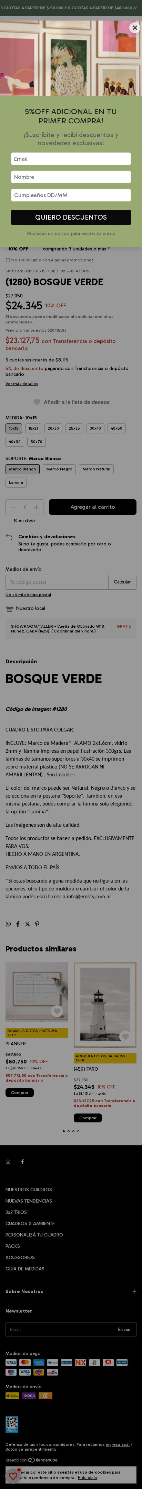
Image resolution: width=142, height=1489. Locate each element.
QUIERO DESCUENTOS (71, 217)
